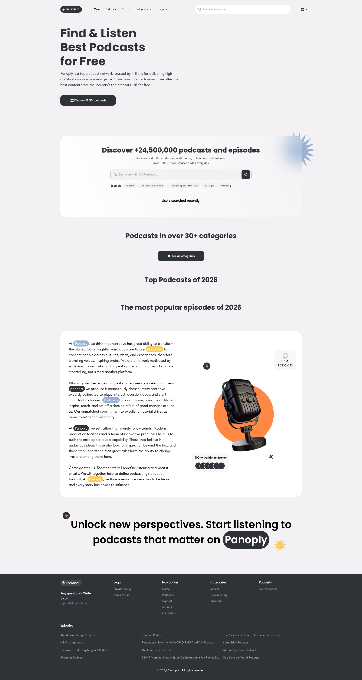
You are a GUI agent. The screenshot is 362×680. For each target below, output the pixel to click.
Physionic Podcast (72, 657)
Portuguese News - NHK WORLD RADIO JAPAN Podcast (178, 642)
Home (166, 589)
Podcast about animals (152, 185)
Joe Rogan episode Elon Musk (184, 185)
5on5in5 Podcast (152, 635)
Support (167, 601)
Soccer (214, 589)
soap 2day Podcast (235, 642)
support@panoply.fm (73, 603)
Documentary (218, 595)
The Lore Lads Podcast (156, 650)
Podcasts (168, 595)
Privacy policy (122, 589)
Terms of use (121, 595)
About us (167, 607)
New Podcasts (268, 589)
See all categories (182, 256)
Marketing (226, 185)
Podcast (130, 185)
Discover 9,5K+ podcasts (90, 100)
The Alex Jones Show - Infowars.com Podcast (251, 635)
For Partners (169, 613)
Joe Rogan (209, 185)
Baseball (216, 601)
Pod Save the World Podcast (241, 657)
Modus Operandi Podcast (239, 650)
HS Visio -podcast (72, 642)
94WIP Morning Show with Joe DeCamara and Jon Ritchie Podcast (181, 657)
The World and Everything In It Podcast (84, 650)
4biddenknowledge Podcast (78, 635)
